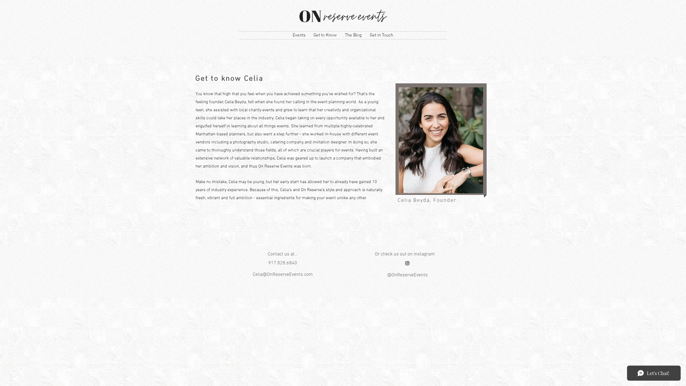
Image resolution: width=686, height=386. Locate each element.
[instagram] (407, 263)
